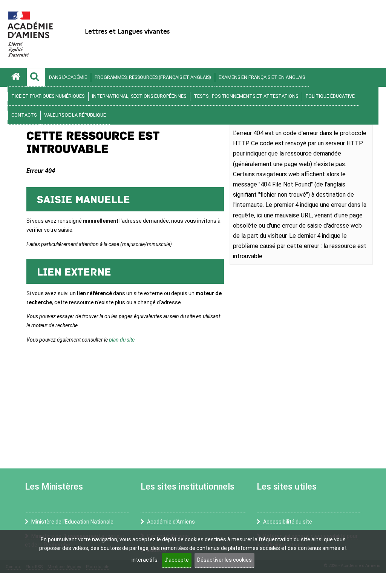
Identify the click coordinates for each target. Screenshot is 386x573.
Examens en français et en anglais (262, 77)
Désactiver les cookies (224, 560)
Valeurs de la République (75, 115)
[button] (35, 77)
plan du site (122, 340)
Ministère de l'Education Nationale (72, 522)
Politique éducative (330, 96)
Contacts (24, 115)
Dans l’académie (68, 77)
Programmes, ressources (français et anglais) (153, 77)
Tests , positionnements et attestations (246, 96)
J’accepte (176, 560)
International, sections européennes (139, 96)
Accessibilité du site (287, 522)
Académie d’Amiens (171, 522)
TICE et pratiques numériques (47, 96)
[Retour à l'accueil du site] (17, 77)
